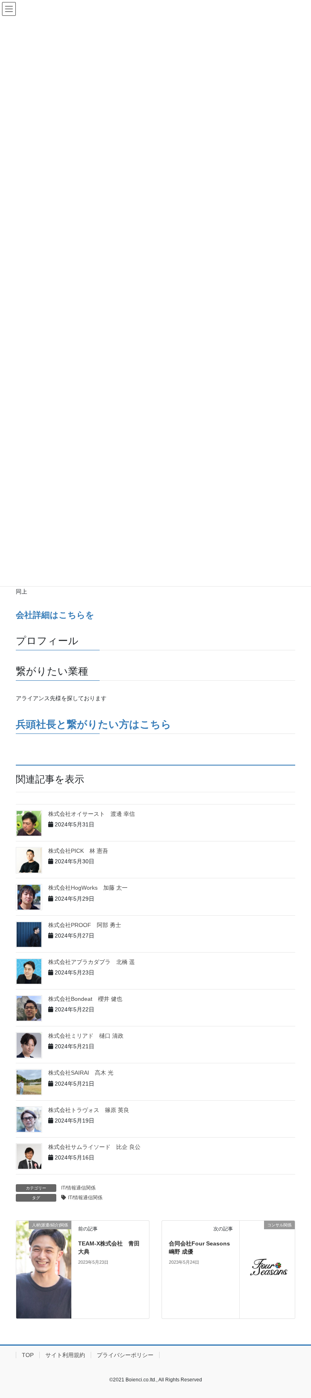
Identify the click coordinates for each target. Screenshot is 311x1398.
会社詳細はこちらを (55, 614)
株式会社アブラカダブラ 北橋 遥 (91, 962)
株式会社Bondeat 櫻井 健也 (85, 999)
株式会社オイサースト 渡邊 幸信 (91, 814)
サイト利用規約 (65, 1355)
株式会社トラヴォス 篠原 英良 (88, 1110)
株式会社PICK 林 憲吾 (78, 850)
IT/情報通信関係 (78, 1188)
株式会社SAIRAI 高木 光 (80, 1072)
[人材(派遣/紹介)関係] (43, 1243)
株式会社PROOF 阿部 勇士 (84, 925)
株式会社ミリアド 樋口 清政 (86, 1035)
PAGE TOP (296, 1349)
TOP (28, 1355)
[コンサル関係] (267, 1269)
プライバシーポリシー (125, 1355)
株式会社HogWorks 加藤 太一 (88, 887)
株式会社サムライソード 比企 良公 (94, 1147)
